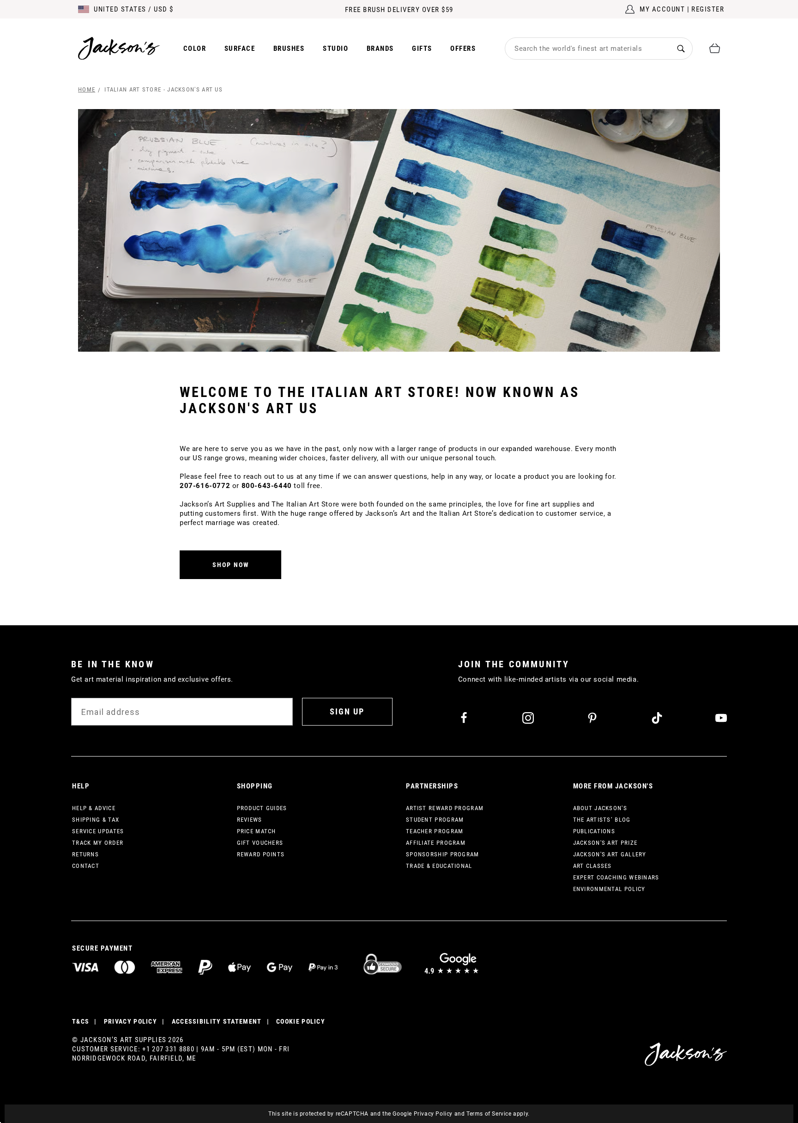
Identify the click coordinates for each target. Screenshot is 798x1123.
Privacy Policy (433, 1114)
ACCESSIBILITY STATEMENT (217, 1021)
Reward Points (261, 854)
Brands (380, 48)
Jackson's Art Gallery (610, 854)
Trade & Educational (439, 865)
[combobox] (587, 48)
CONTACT (85, 865)
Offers (463, 48)
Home (86, 89)
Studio (335, 48)
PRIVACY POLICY (130, 1021)
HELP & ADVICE (93, 808)
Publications (594, 831)
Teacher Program (435, 831)
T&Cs (80, 1021)
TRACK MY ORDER (97, 842)
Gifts (422, 48)
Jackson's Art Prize (605, 842)
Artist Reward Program (445, 808)
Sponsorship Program (442, 854)
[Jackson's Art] (119, 48)
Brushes (289, 48)
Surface (239, 48)
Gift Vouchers (260, 842)
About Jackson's (600, 808)
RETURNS (85, 854)
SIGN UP (347, 711)
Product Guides (262, 808)
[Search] (681, 48)
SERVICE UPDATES (98, 831)
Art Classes (592, 865)
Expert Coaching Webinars (616, 877)
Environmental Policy (609, 888)
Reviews (249, 819)
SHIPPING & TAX (95, 819)
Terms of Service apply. (498, 1114)
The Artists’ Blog (602, 819)
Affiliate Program (436, 842)
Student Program (435, 819)
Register (707, 9)
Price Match (256, 831)
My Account (662, 9)
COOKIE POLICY (300, 1021)
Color (194, 48)
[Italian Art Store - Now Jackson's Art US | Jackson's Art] (399, 230)
